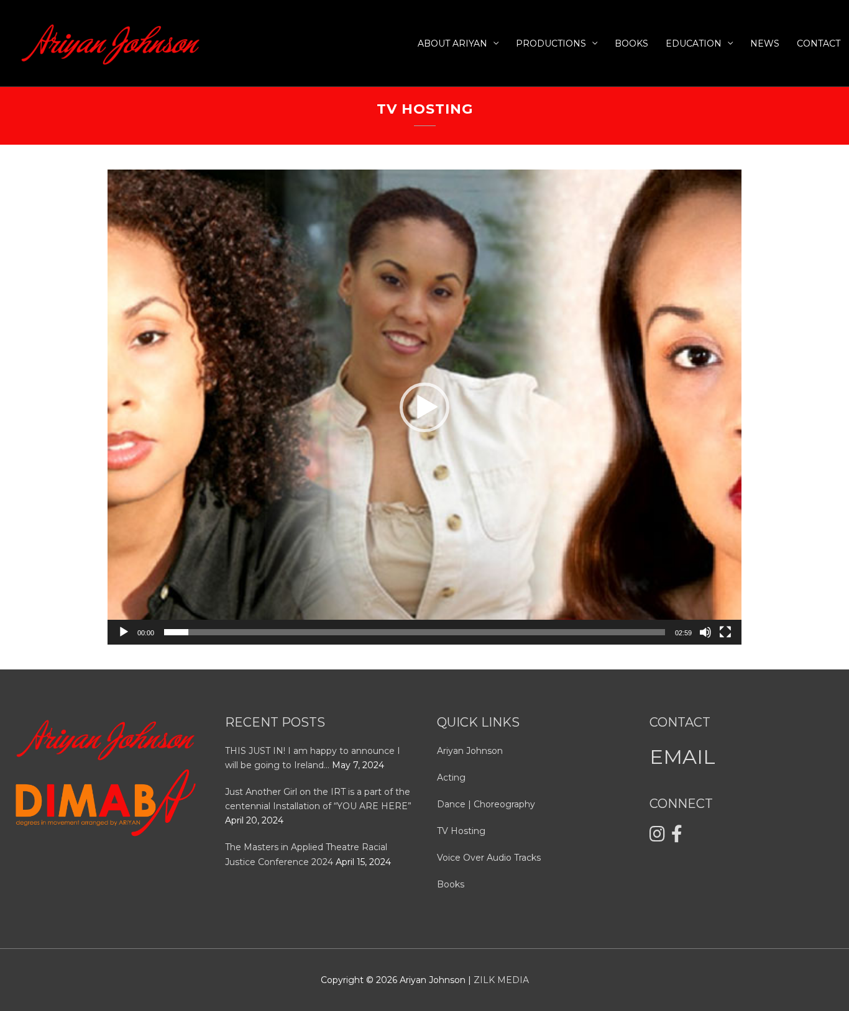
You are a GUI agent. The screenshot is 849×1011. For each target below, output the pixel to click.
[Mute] (705, 632)
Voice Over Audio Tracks (489, 857)
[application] (424, 407)
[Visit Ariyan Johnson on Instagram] (657, 837)
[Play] (123, 632)
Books (631, 43)
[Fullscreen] (725, 632)
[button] (424, 407)
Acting (451, 777)
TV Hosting (461, 830)
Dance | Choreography (486, 804)
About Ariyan (452, 43)
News (764, 43)
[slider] (414, 632)
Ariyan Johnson (470, 750)
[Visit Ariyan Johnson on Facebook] (676, 837)
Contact (818, 43)
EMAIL (682, 757)
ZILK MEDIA (501, 980)
